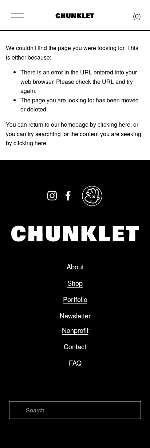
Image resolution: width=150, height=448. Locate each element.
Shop (75, 283)
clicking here (114, 124)
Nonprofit (75, 330)
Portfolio (75, 299)
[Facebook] (68, 196)
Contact (75, 346)
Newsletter (75, 315)
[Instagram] (52, 196)
